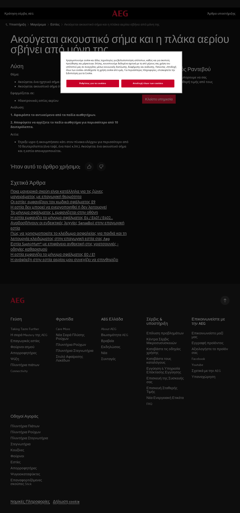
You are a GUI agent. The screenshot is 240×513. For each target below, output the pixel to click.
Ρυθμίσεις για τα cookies (92, 83)
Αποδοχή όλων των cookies (148, 83)
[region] (121, 72)
